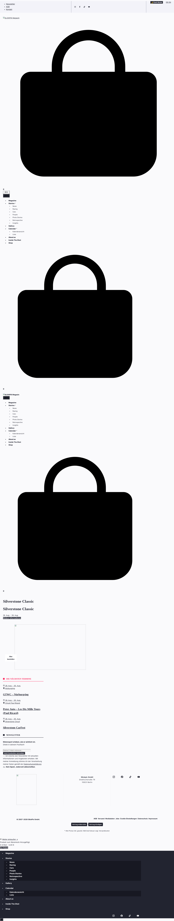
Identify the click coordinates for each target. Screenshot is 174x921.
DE (167, 2)
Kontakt (9, 9)
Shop (11, 243)
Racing (15, 209)
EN (170, 2)
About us (12, 237)
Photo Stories (17, 217)
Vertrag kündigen (95, 824)
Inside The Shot (15, 240)
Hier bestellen (10, 658)
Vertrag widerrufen (79, 824)
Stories (11, 203)
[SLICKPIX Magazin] (11, 395)
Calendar (12, 229)
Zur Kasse (4, 848)
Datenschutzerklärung (32, 764)
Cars (14, 212)
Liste (14, 234)
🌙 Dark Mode (156, 2)
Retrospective (18, 220)
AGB (8, 7)
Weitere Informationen (12, 618)
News (15, 206)
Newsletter (10, 4)
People (15, 215)
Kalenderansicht (18, 232)
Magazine (12, 201)
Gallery (11, 226)
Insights (15, 223)
